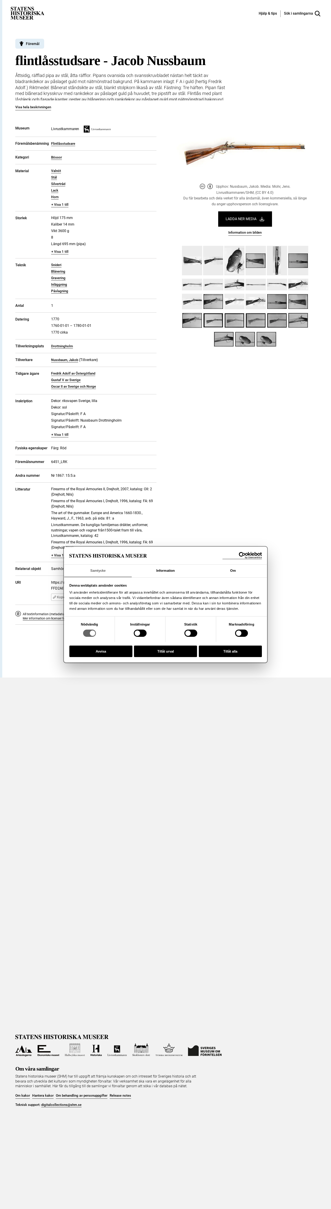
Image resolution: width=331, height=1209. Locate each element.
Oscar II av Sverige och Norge (73, 386)
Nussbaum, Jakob (64, 360)
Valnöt (56, 171)
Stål (54, 177)
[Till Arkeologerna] (23, 1050)
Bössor (56, 157)
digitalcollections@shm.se (61, 1105)
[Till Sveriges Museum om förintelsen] (205, 1050)
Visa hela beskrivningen (33, 107)
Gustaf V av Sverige (66, 380)
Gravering (58, 278)
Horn (55, 197)
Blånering (58, 271)
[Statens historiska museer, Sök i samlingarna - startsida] (27, 13)
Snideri (56, 265)
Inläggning (59, 284)
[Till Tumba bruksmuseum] (169, 1050)
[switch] (140, 633)
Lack (54, 190)
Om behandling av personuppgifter (81, 1096)
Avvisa (101, 651)
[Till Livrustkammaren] (117, 1050)
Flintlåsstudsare (63, 144)
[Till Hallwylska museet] (75, 1050)
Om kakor (22, 1096)
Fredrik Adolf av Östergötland (73, 373)
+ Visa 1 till (59, 205)
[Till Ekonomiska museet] (48, 1050)
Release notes (120, 1096)
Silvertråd (58, 184)
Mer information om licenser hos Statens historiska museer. (64, 618)
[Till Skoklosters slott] (141, 1050)
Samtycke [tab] (98, 570)
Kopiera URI (66, 597)
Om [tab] (233, 570)
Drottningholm (62, 346)
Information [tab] (165, 570)
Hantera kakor (43, 1096)
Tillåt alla (230, 651)
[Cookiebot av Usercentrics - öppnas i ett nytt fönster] (242, 555)
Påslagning (59, 291)
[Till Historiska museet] (96, 1050)
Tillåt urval (165, 651)
